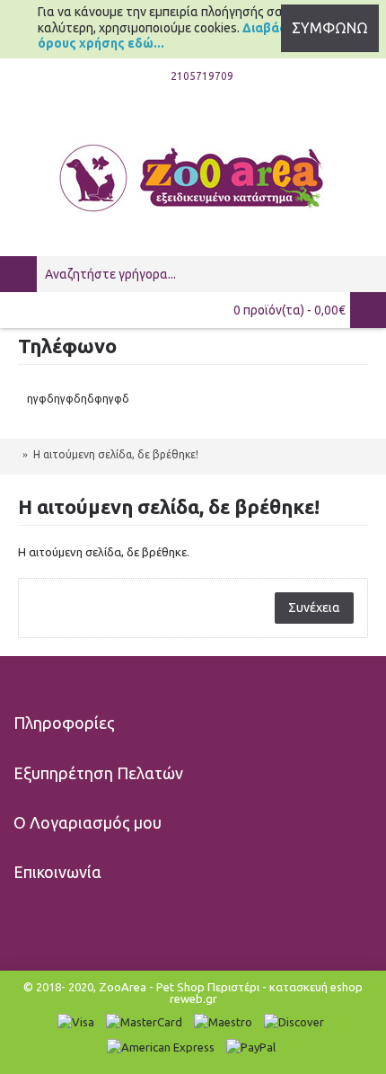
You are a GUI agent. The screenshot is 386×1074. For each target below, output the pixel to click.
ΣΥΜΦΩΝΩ (330, 28)
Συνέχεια (314, 607)
